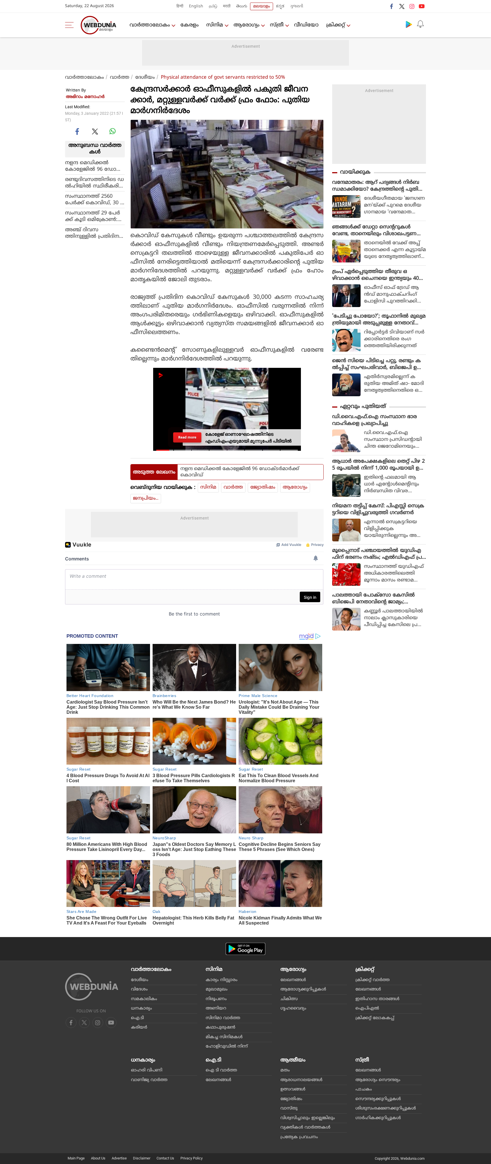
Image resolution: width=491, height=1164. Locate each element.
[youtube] (421, 6)
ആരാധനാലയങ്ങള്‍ (301, 1080)
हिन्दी (179, 6)
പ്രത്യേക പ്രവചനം (299, 1137)
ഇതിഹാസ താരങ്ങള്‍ (377, 999)
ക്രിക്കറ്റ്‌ (335, 25)
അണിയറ (216, 1008)
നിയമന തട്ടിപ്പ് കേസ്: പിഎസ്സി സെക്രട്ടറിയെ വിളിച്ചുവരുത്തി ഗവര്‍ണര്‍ (378, 509)
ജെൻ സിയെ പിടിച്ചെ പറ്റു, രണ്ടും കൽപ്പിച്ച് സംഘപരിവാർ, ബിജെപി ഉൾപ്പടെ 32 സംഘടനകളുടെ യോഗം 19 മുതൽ (377, 364)
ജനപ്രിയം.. (146, 498)
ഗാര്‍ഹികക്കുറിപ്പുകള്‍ (378, 1118)
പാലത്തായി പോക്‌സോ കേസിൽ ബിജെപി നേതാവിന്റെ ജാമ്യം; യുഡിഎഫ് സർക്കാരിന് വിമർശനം (374, 599)
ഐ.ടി (137, 1018)
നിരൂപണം (216, 999)
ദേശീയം (145, 77)
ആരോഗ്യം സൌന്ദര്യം (377, 1080)
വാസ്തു (288, 1108)
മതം (285, 1070)
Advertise (119, 1158)
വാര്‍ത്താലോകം (150, 25)
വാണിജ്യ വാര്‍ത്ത (149, 1080)
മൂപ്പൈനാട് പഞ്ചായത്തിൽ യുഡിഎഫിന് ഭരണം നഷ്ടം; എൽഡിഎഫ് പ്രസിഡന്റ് (377, 554)
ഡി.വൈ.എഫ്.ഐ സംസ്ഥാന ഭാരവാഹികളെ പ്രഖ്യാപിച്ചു (374, 420)
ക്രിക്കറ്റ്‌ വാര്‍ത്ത (372, 980)
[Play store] (409, 24)
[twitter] (402, 6)
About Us (98, 1158)
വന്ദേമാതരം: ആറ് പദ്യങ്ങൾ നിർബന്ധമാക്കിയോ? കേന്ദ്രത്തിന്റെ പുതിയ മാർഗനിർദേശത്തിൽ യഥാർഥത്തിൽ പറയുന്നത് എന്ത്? (378, 186)
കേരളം (189, 25)
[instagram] (411, 6)
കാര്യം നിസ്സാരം (222, 980)
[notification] (420, 24)
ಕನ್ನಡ (280, 6)
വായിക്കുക (355, 172)
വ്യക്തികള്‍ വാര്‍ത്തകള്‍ (305, 1127)
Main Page (76, 1158)
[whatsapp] (112, 131)
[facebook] (392, 6)
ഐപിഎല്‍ (367, 1008)
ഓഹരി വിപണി (146, 1070)
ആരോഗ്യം (246, 25)
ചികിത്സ (289, 999)
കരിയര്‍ (139, 1027)
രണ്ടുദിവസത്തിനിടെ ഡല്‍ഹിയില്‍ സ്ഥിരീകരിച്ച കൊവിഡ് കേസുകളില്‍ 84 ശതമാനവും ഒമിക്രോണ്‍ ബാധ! (94, 182)
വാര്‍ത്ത (119, 77)
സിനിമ (214, 25)
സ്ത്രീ (277, 25)
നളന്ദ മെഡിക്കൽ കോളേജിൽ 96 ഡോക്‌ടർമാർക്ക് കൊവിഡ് (94, 165)
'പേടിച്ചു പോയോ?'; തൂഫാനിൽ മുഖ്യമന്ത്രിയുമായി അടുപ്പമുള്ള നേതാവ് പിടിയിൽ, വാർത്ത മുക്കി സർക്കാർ (379, 320)
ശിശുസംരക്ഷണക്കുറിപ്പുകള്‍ (385, 1108)
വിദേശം (139, 989)
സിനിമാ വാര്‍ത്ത (223, 1018)
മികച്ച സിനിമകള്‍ (224, 1037)
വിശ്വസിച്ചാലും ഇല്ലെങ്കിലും (307, 1118)
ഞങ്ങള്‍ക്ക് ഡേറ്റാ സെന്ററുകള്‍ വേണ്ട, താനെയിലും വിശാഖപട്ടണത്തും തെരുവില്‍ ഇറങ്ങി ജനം (374, 230)
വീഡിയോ (306, 25)
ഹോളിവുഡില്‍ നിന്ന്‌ (227, 1046)
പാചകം (363, 1089)
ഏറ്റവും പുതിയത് (363, 406)
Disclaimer (141, 1158)
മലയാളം (261, 6)
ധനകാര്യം (141, 1008)
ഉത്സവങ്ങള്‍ (292, 1089)
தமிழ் (213, 6)
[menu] (70, 25)
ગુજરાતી (296, 6)
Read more (187, 437)
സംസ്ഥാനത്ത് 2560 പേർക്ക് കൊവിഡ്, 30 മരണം (94, 199)
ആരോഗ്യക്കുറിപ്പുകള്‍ (303, 989)
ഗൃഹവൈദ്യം (293, 1008)
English (196, 6)
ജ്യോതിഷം (262, 487)
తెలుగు (241, 6)
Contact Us (165, 1158)
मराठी (226, 6)
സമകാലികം (144, 999)
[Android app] (245, 949)
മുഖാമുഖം (217, 989)
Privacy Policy (191, 1158)
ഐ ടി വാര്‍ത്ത (221, 1070)
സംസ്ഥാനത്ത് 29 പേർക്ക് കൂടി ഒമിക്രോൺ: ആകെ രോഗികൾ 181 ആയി (92, 216)
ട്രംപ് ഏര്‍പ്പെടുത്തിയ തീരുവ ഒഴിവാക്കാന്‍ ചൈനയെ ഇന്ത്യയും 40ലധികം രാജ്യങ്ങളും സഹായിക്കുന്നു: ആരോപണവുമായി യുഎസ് (377, 275)
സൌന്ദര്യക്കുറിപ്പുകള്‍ (378, 1099)
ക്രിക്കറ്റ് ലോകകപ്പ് (374, 1018)
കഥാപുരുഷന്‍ (220, 1027)
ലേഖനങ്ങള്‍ (293, 980)
